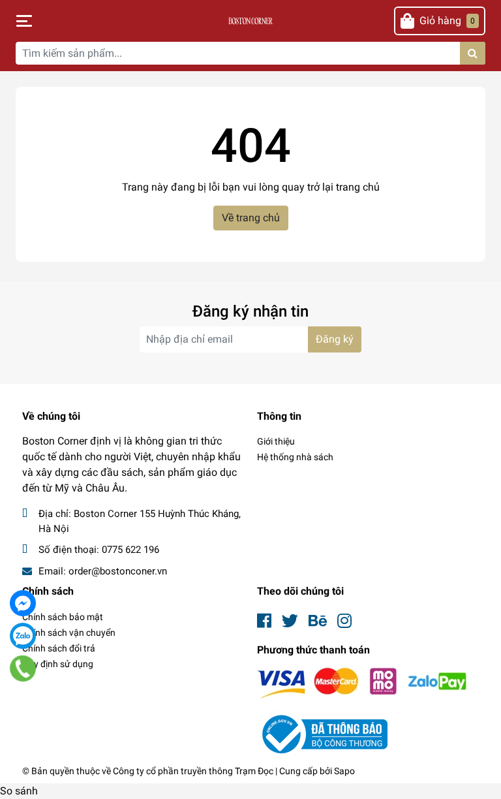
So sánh (19, 791)
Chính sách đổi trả (58, 648)
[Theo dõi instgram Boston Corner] (344, 621)
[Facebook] (23, 603)
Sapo (344, 771)
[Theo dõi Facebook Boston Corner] (264, 621)
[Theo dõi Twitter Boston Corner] (290, 621)
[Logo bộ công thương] (322, 733)
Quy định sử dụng (57, 664)
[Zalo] (23, 636)
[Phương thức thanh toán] (362, 682)
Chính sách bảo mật (62, 617)
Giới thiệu (276, 441)
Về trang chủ (251, 218)
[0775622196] (23, 668)
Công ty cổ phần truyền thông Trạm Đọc (193, 771)
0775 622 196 (130, 550)
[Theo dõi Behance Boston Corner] (318, 621)
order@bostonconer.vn (117, 571)
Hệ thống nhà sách (295, 457)
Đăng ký (335, 339)
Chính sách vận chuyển (68, 632)
